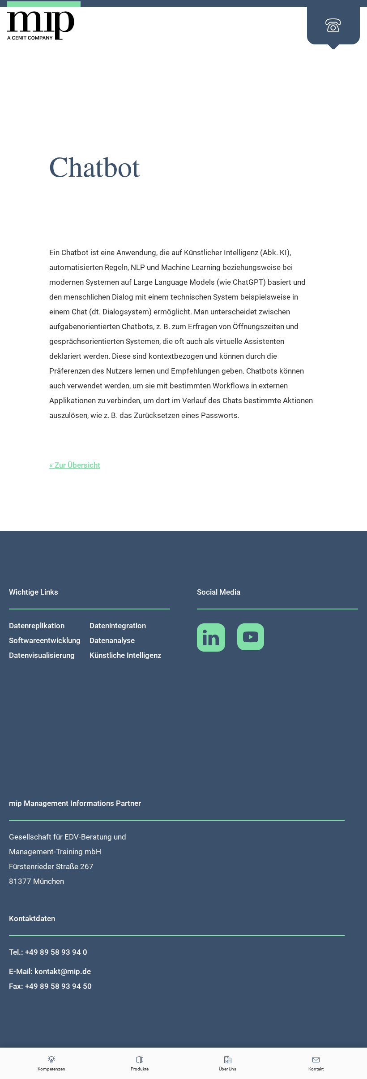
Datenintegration (118, 625)
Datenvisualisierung (42, 655)
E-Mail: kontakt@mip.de (50, 971)
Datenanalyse (112, 640)
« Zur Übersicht (74, 465)
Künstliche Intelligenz (126, 655)
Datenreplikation (36, 625)
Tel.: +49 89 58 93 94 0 (48, 952)
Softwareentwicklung (45, 640)
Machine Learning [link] (191, 267)
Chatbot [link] (75, 252)
